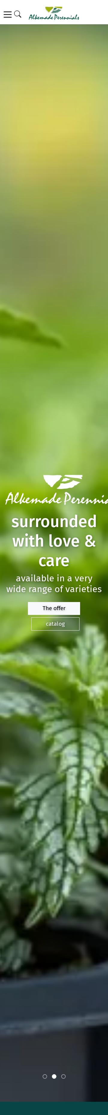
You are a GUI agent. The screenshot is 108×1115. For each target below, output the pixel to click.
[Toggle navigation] (9, 14)
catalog (55, 623)
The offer (54, 608)
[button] (45, 1076)
